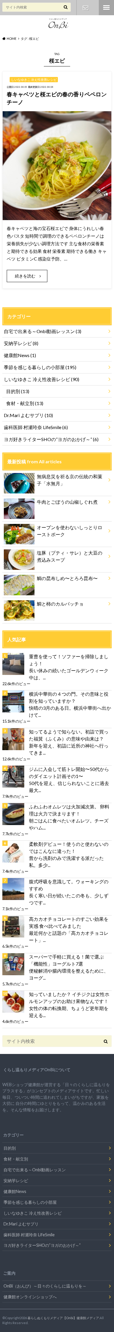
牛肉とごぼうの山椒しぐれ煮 (67, 502)
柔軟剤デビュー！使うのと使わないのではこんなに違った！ (68, 847)
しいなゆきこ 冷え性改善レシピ (41, 379)
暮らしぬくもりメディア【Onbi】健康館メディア (63, 1318)
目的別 (17, 391)
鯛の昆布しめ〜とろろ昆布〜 (67, 578)
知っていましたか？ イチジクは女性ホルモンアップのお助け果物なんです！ (69, 997)
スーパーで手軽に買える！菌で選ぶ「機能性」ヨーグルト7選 (66, 960)
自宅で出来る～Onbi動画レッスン (42, 331)
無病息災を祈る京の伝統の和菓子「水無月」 (69, 480)
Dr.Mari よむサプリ (28, 415)
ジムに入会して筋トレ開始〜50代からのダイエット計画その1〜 (69, 772)
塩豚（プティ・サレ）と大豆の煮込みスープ (69, 556)
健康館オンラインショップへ (30, 1296)
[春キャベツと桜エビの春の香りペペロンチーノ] (57, 216)
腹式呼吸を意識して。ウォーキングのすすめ (68, 885)
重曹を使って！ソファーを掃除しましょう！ (68, 660)
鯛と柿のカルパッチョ (60, 603)
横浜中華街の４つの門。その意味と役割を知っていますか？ (68, 697)
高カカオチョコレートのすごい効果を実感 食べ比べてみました (68, 922)
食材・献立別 (24, 403)
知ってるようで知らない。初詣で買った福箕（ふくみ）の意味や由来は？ (68, 735)
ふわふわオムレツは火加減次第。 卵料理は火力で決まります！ (69, 810)
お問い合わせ (85, 7)
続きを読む (25, 275)
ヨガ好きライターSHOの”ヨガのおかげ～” (51, 439)
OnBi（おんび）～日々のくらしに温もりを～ (45, 1285)
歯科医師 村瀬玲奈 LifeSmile (36, 427)
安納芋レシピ (21, 343)
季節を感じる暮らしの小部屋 (40, 367)
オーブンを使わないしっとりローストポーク (69, 530)
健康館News (20, 355)
